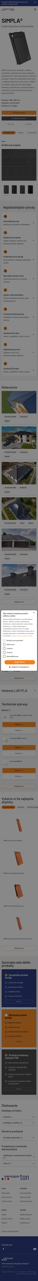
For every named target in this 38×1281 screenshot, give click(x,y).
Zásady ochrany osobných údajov (22, 636)
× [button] (34, 612)
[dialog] (19, 640)
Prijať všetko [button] (20, 662)
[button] (19, 667)
